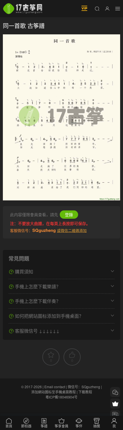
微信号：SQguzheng (84, 386)
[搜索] (97, 8)
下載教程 (85, 391)
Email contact (54, 386)
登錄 (69, 214)
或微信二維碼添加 (72, 230)
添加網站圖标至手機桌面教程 (53, 391)
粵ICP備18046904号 (61, 397)
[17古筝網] (22, 8)
